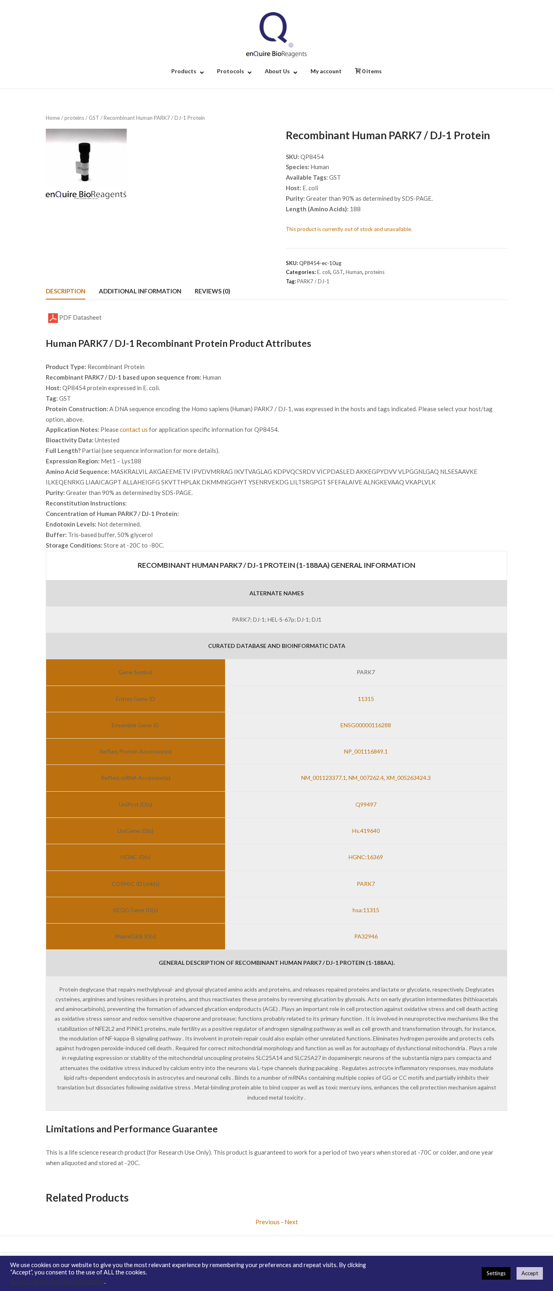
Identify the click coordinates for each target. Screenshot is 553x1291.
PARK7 (366, 883)
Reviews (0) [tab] (212, 291)
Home (53, 118)
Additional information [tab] (140, 291)
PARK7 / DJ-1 (313, 281)
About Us (277, 71)
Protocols (230, 71)
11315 (366, 698)
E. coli (323, 272)
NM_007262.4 (366, 777)
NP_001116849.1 (366, 751)
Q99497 (365, 804)
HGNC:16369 (366, 857)
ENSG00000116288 (365, 725)
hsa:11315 (366, 910)
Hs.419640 (366, 830)
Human (354, 272)
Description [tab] (65, 291)
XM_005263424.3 (408, 777)
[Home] (276, 34)
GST (94, 118)
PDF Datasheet (80, 317)
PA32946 (366, 936)
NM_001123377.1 (323, 777)
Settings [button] (496, 1273)
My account (326, 71)
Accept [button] (529, 1273)
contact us (134, 429)
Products (183, 71)
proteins (74, 118)
